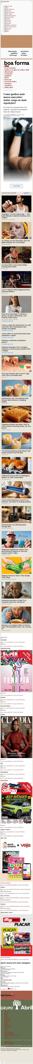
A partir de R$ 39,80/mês (15, 959)
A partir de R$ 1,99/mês (12, 712)
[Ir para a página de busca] (30, 44)
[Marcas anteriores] (1, 3)
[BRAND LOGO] (16, 64)
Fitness (5, 90)
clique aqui (12, 1049)
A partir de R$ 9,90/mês (12, 646)
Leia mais (16, 186)
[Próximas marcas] (1, 34)
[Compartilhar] (24, 188)
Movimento (10, 90)
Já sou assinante (10, 68)
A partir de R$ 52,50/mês (15, 885)
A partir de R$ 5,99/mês (12, 835)
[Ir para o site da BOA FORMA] (16, 41)
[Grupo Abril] (5, 1)
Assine (6, 66)
